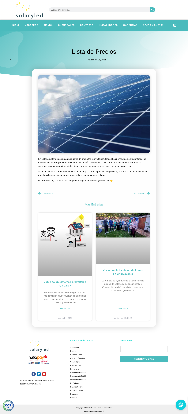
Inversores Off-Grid (78, 376)
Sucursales (66, 25)
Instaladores (108, 25)
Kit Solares (74, 383)
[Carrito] (174, 25)
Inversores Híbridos (78, 373)
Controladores (75, 365)
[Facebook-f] (34, 374)
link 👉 (109, 180)
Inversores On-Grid (77, 380)
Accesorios (74, 348)
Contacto (86, 25)
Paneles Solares (76, 387)
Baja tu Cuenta (153, 25)
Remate (73, 398)
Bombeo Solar (76, 355)
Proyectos (74, 394)
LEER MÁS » (65, 309)
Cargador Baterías (77, 358)
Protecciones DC (77, 390)
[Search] (152, 9)
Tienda (48, 25)
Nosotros (31, 25)
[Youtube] (44, 374)
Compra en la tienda (81, 340)
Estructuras (75, 369)
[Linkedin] (39, 374)
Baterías (73, 351)
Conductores (75, 362)
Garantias (130, 25)
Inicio (15, 25)
